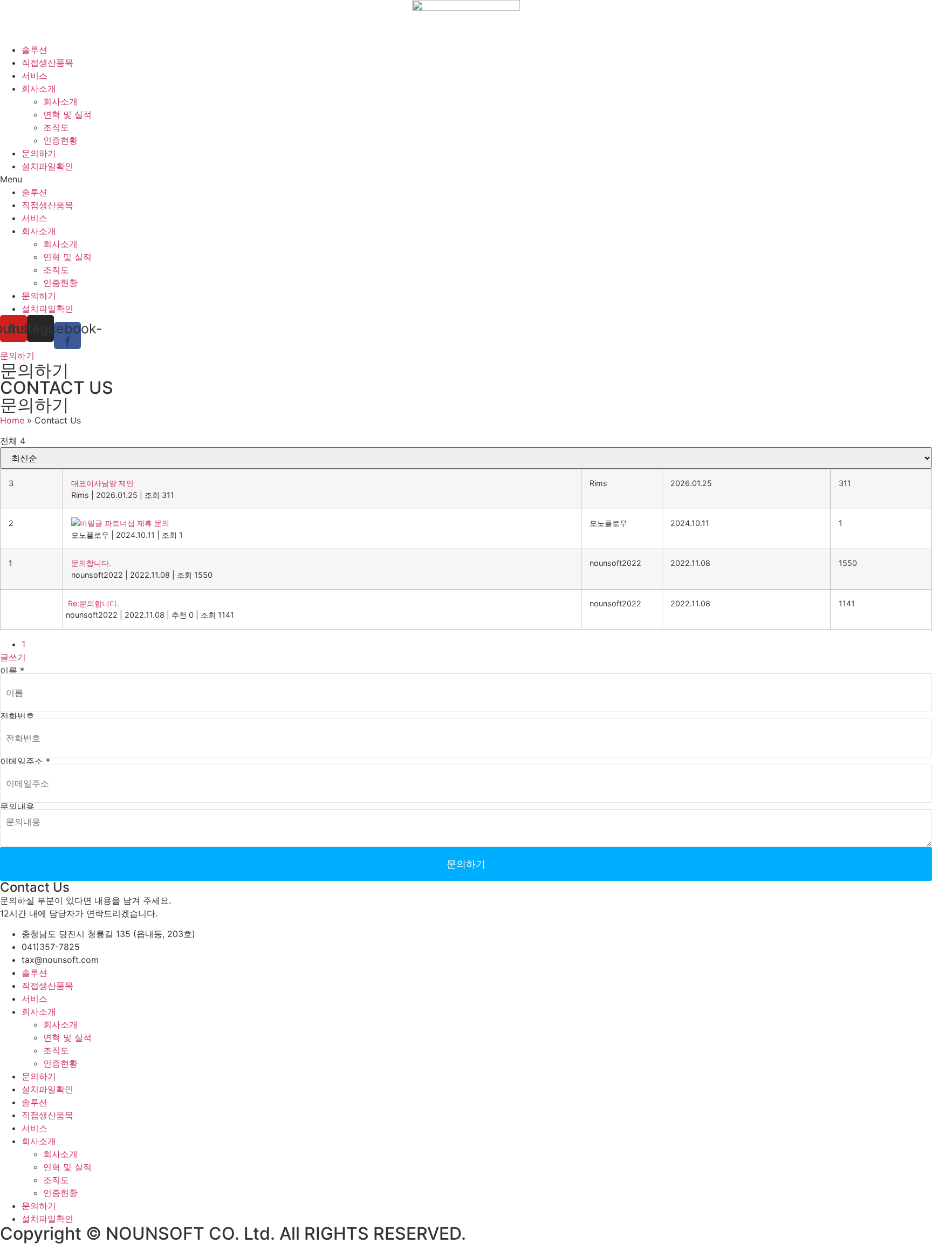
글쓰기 (13, 657)
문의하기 (39, 153)
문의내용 (17, 806)
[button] (466, 179)
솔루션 (34, 49)
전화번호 (17, 716)
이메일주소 (25, 761)
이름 (12, 670)
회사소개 (39, 88)
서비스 (34, 75)
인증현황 (60, 140)
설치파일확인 (47, 166)
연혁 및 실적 (67, 114)
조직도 (56, 127)
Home (12, 420)
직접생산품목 (47, 62)
